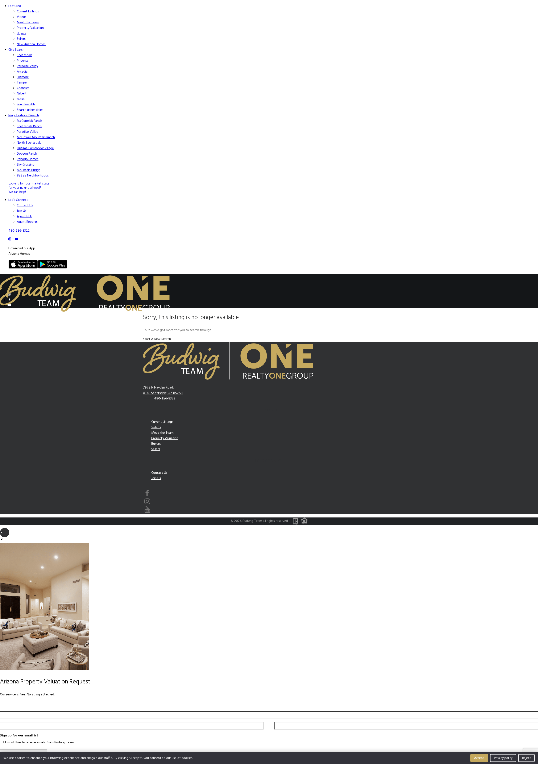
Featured (14, 6)
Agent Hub (24, 216)
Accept (479, 758)
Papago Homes (27, 159)
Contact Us (25, 205)
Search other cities (30, 110)
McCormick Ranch (29, 121)
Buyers (21, 33)
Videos (21, 17)
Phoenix (22, 61)
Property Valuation (30, 28)
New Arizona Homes (31, 44)
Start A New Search (157, 339)
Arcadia (22, 71)
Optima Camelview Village (35, 148)
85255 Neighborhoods (33, 175)
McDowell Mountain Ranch (36, 137)
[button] (9, 294)
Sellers (21, 39)
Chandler (23, 88)
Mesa (21, 99)
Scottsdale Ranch (29, 126)
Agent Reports (27, 222)
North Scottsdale (29, 143)
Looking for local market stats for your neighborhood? (28, 188)
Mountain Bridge (28, 170)
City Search (16, 50)
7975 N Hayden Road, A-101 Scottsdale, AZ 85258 (163, 390)
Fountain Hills (26, 104)
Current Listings (28, 11)
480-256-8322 (19, 230)
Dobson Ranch (27, 154)
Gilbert (21, 93)
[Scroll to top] (4, 532)
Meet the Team (28, 22)
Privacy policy (503, 758)
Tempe (22, 82)
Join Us (21, 211)
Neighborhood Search (23, 115)
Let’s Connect (18, 200)
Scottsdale (24, 55)
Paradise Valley (27, 66)
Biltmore (23, 77)
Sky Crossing (25, 164)
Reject (526, 758)
